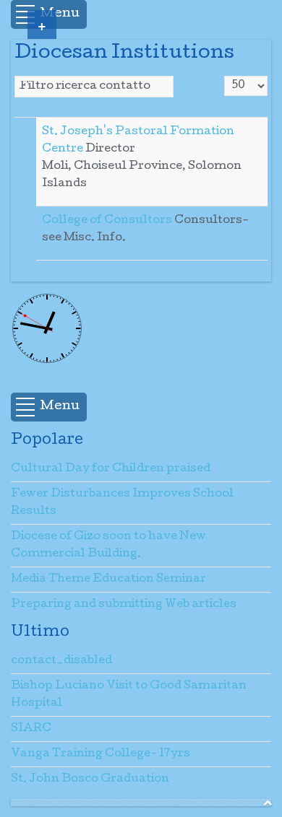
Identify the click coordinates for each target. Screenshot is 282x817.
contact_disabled (61, 661)
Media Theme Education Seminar (108, 579)
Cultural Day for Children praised (110, 469)
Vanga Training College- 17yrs (100, 754)
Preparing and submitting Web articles (123, 605)
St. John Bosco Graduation (90, 779)
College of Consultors (108, 221)
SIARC (31, 729)
